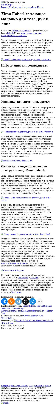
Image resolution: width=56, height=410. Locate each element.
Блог (34, 7)
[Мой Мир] (32, 301)
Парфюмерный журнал (12, 385)
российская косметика (17, 35)
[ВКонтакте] (4, 301)
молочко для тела (29, 33)
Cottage (26, 316)
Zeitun (11, 318)
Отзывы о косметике (21, 31)
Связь (25, 385)
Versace (44, 311)
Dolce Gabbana (41, 306)
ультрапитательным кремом (14, 263)
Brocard (26, 306)
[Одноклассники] (11, 301)
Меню (4, 5)
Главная (4, 7)
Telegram (34, 277)
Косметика (27, 7)
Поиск (40, 7)
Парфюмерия (15, 7)
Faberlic (10, 33)
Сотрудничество (36, 385)
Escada (8, 308)
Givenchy (12, 311)
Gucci (18, 311)
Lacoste (30, 311)
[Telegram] (18, 301)
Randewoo (16, 292)
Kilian (24, 311)
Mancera (37, 311)
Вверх (10, 5)
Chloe (32, 306)
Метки (48, 385)
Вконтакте (23, 277)
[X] (25, 301)
